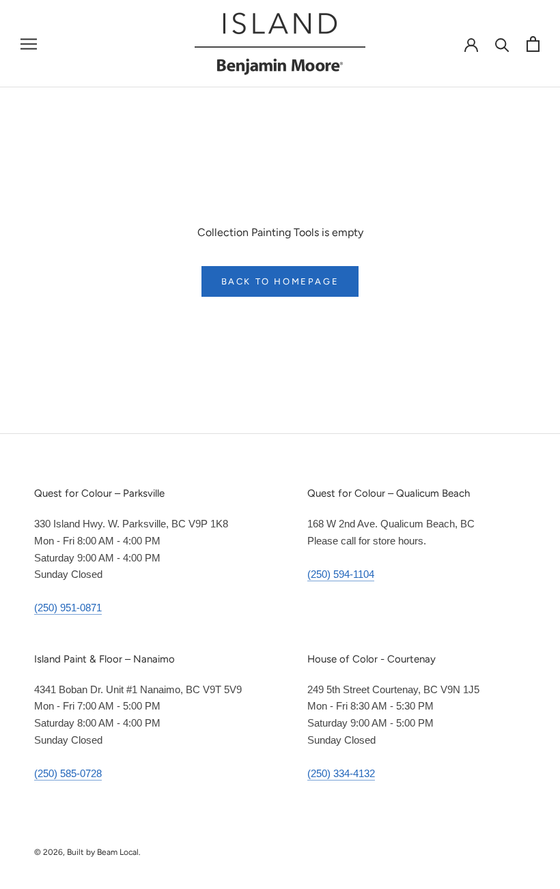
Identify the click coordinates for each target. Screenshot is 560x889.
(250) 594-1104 (340, 574)
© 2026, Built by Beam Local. (87, 852)
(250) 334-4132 (341, 773)
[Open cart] (533, 44)
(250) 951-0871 (68, 607)
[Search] (502, 44)
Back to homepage (280, 281)
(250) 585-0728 (68, 773)
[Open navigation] (28, 44)
